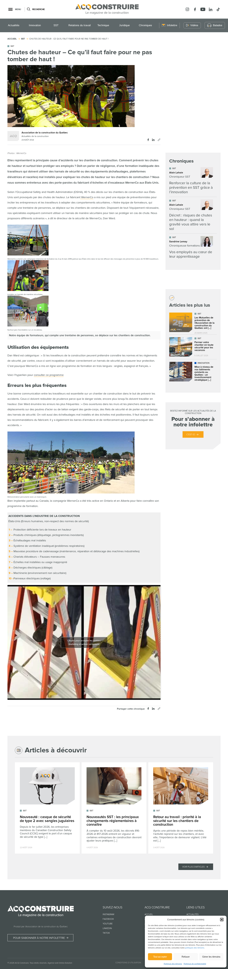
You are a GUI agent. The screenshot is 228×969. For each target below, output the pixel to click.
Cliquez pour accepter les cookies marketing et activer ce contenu (84, 642)
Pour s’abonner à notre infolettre (39, 938)
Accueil (149, 914)
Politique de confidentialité (195, 964)
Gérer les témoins (211, 956)
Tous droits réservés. (38, 963)
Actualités (13, 25)
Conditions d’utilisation (128, 962)
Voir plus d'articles (193, 866)
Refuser (186, 956)
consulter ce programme (49, 375)
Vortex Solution (65, 963)
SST (56, 25)
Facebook (108, 919)
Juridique (124, 25)
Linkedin (107, 928)
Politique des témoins (173, 964)
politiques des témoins (194, 948)
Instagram (108, 914)
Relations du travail (79, 25)
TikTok (106, 933)
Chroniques (145, 25)
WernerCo (86, 197)
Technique (103, 25)
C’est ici (190, 434)
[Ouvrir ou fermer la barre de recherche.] (28, 9)
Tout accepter (160, 956)
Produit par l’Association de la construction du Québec (41, 926)
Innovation (35, 25)
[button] (221, 919)
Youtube (108, 923)
